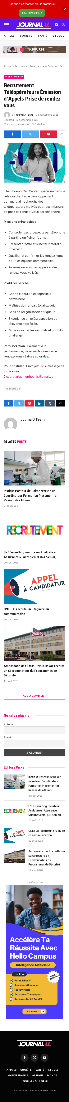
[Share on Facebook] (12, 134)
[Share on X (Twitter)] (30, 134)
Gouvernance (18, 1075)
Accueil (8, 66)
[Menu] (6, 24)
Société (26, 35)
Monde (52, 1075)
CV (41, 366)
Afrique (38, 1075)
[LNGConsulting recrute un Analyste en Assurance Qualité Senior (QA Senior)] (34, 530)
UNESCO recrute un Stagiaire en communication (26, 611)
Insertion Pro (14, 76)
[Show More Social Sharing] (61, 134)
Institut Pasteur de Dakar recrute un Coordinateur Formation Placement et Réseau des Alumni (31, 495)
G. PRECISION (48, 1090)
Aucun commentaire (18, 124)
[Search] (56, 24)
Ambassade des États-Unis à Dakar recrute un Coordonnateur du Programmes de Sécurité (34, 670)
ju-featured (13, 388)
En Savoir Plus (32, 13)
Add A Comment (34, 695)
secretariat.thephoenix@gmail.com (31, 376)
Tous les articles (34, 1080)
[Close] (64, 9)
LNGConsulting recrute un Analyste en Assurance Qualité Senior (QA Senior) (30, 554)
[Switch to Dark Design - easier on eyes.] (63, 25)
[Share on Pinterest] (48, 134)
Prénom (9, 724)
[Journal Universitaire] (33, 25)
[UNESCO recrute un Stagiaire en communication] (34, 586)
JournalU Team (24, 114)
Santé (43, 35)
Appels (9, 35)
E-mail (7, 737)
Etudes (58, 35)
